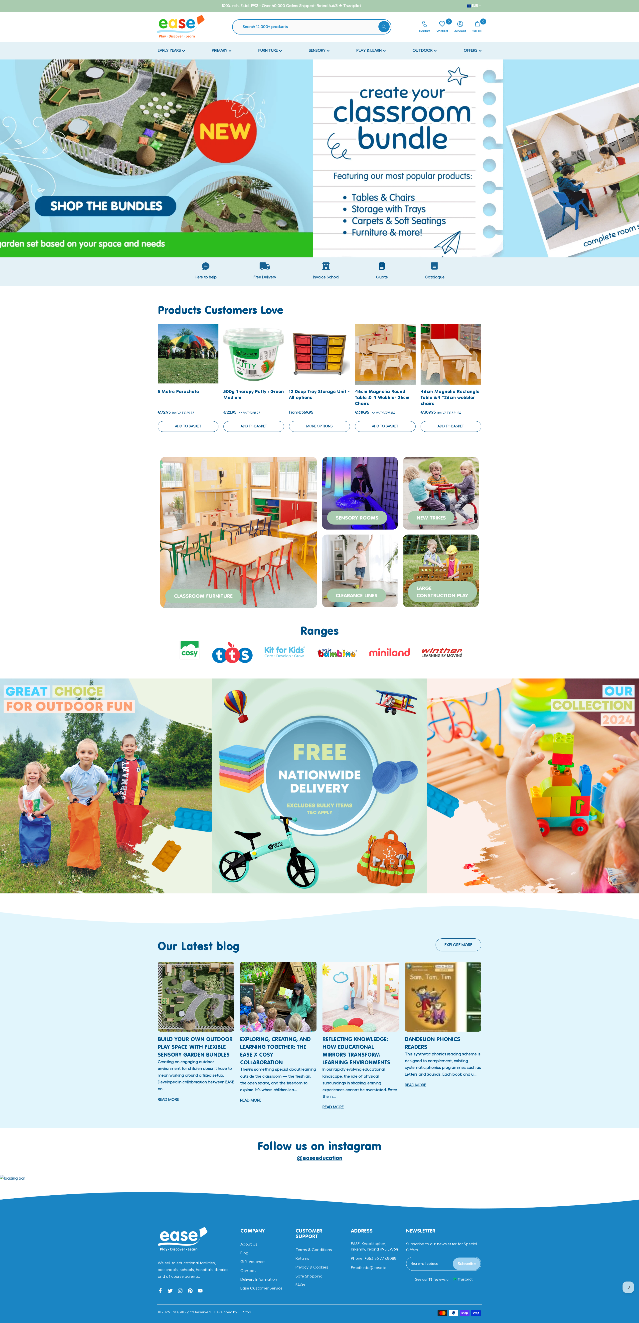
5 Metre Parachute (178, 391)
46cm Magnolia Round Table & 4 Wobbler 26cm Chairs (382, 397)
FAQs (300, 1285)
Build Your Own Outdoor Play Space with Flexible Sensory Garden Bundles (195, 1047)
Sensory (317, 50)
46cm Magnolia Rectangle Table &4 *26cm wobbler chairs (450, 397)
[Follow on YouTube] (200, 1291)
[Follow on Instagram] (180, 1291)
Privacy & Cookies (312, 1267)
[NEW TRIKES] (441, 492)
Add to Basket (188, 426)
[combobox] (314, 27)
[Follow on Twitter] (170, 1291)
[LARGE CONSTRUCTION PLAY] (441, 570)
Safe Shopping (309, 1276)
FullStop (244, 1312)
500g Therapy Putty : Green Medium (253, 394)
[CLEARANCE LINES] (360, 570)
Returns (302, 1259)
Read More (168, 1100)
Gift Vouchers (253, 1262)
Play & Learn (369, 50)
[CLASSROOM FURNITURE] (238, 532)
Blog (244, 1253)
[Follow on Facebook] (160, 1291)
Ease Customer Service (261, 1288)
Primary (220, 50)
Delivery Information (258, 1280)
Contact (248, 1271)
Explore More (458, 945)
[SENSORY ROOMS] (360, 492)
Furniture (268, 50)
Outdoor (423, 50)
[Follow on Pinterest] (190, 1291)
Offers (471, 50)
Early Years (170, 50)
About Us (248, 1244)
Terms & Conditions (314, 1250)
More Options (319, 426)
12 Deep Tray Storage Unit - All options (319, 394)
